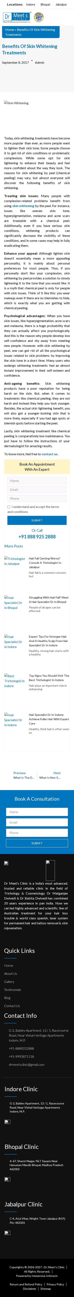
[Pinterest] (21, 939)
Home (9, 29)
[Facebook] (6, 939)
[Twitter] (14, 939)
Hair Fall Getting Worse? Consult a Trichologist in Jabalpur (45, 563)
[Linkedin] (29, 939)
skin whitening (23, 206)
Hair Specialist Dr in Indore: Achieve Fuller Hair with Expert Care (49, 719)
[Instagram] (37, 939)
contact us (50, 454)
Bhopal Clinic (22, 1146)
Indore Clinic (21, 1088)
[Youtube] (45, 939)
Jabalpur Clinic (24, 1204)
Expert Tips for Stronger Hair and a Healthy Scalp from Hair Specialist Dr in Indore (48, 641)
